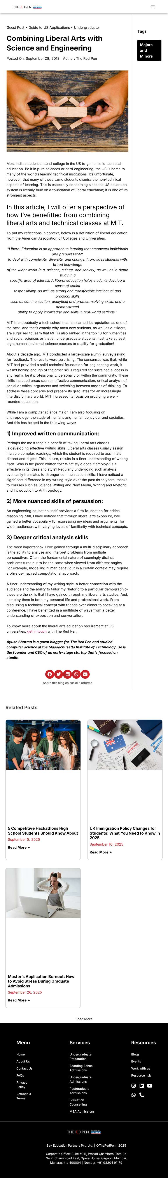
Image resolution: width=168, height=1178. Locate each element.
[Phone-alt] (141, 1095)
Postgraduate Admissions (79, 1091)
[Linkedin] (141, 1085)
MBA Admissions (82, 1111)
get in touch (37, 631)
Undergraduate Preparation (80, 1056)
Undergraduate (86, 27)
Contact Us (24, 1068)
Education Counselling (78, 1102)
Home (20, 1054)
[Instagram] (133, 1085)
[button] (49, 674)
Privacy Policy (21, 1085)
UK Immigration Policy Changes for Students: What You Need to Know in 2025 (125, 833)
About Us (23, 1061)
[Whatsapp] (133, 1095)
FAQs (20, 1075)
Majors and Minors (146, 50)
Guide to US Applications (49, 27)
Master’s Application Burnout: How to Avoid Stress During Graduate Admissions (41, 981)
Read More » (19, 847)
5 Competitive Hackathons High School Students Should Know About (43, 830)
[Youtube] (149, 1085)
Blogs (135, 1054)
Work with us (140, 1068)
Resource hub (141, 1075)
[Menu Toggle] (152, 7)
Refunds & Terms (23, 1096)
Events (136, 1061)
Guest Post (15, 27)
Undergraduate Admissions (80, 1079)
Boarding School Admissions (81, 1068)
